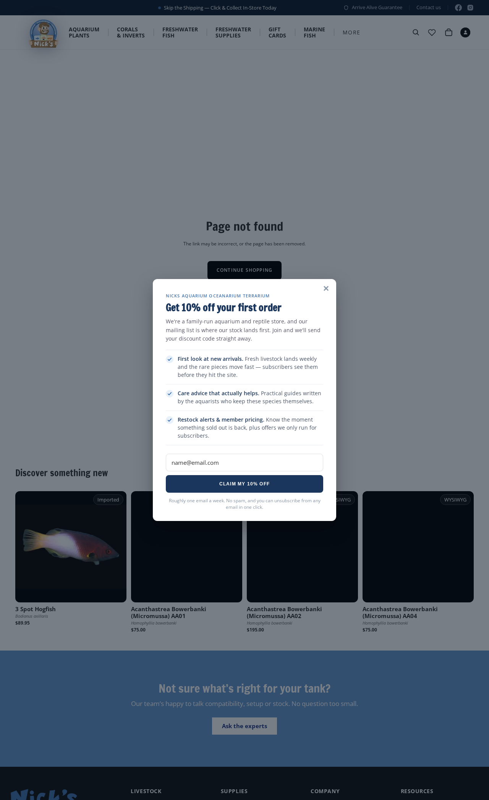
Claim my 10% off (244, 484)
